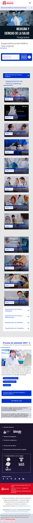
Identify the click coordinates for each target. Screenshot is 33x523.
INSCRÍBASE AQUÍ (16, 401)
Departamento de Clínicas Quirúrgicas (13, 310)
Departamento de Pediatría (14, 322)
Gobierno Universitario (11, 512)
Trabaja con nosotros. (8, 431)
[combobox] (10, 57)
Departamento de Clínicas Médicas (13, 75)
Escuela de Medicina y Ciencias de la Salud (13, 8)
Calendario (7, 385)
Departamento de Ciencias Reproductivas (13, 316)
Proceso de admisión (9, 381)
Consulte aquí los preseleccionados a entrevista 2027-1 (14, 393)
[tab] (16, 75)
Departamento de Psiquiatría (14, 328)
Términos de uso (16, 491)
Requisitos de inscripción (10, 378)
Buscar (24, 57)
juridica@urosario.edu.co (23, 506)
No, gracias (11, 521)
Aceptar (4, 521)
